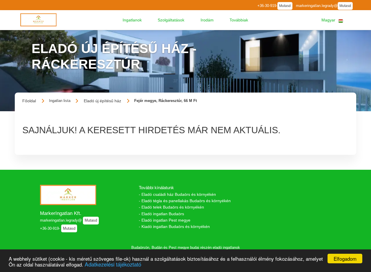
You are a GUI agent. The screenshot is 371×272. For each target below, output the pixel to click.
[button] (132, 20)
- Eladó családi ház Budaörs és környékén (177, 194)
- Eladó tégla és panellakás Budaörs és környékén (185, 200)
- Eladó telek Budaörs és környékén (171, 207)
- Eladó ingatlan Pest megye (164, 220)
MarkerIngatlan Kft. (60, 213)
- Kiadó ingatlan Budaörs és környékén (174, 226)
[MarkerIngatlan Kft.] (38, 19)
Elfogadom (345, 258)
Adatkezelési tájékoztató (113, 264)
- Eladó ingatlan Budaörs (161, 213)
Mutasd (285, 6)
